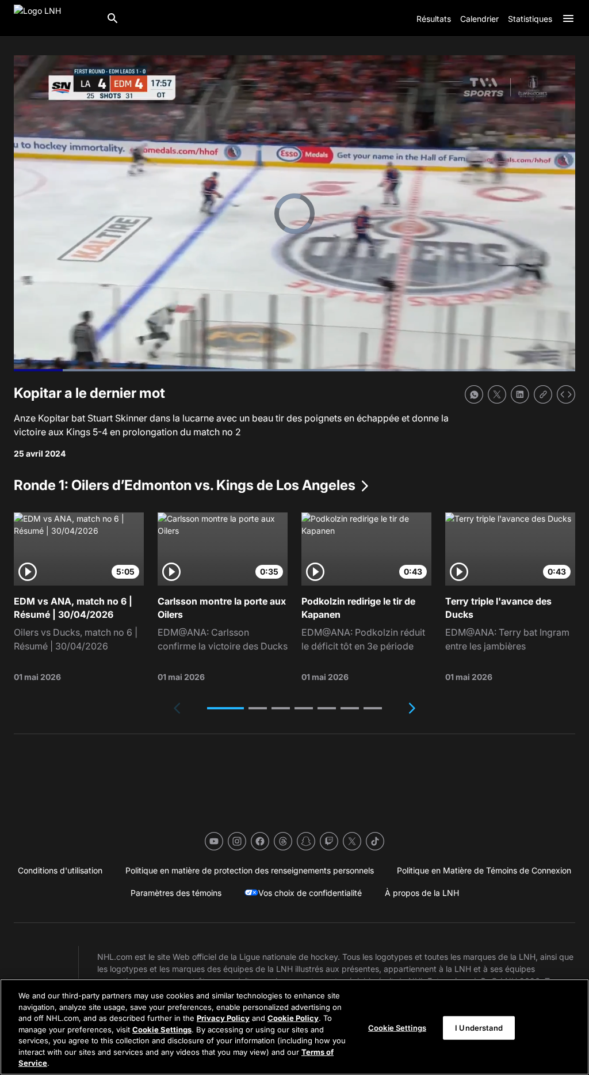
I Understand (479, 1027)
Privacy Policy (223, 1018)
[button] (225, 708)
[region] (294, 1027)
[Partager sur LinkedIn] (520, 394)
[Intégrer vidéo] (566, 394)
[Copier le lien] (543, 394)
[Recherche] (113, 18)
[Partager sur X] (497, 394)
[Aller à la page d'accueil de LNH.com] (55, 18)
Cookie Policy (293, 1018)
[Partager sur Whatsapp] (474, 394)
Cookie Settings (162, 1029)
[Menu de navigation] (568, 18)
